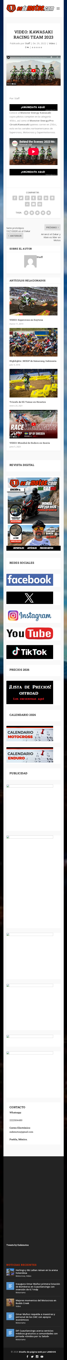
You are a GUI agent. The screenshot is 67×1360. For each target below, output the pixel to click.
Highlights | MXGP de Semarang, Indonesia (33, 360)
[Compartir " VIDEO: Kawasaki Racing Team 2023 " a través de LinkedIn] (46, 198)
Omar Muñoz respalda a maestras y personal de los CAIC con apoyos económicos (35, 1317)
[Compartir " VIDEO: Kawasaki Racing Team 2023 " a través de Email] (33, 204)
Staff (27, 43)
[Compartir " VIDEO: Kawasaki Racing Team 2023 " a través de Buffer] (52, 198)
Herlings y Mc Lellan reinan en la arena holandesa (37, 1271)
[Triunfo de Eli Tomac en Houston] (33, 383)
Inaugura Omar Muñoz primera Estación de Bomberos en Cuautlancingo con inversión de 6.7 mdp (38, 1286)
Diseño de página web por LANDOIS (37, 1351)
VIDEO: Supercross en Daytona (26, 319)
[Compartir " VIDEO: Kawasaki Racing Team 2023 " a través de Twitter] (21, 198)
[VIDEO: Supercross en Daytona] (33, 301)
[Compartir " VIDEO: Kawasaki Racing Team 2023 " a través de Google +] (27, 198)
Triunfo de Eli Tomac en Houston (28, 401)
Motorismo (21, 1292)
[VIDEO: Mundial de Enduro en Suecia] (33, 424)
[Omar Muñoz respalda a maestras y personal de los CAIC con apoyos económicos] (10, 1316)
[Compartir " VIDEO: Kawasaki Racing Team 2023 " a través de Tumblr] (33, 198)
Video (52, 43)
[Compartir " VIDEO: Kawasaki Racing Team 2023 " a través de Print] (40, 204)
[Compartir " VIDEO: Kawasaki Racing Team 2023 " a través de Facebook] (15, 198)
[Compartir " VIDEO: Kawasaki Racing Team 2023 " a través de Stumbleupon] (27, 204)
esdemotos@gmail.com (21, 1131)
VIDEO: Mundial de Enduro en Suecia (30, 442)
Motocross (20, 1276)
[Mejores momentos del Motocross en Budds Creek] (10, 1302)
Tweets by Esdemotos (17, 1244)
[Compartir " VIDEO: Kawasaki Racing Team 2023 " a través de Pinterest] (40, 198)
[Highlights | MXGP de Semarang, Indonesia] (33, 342)
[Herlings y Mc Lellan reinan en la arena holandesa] (10, 1272)
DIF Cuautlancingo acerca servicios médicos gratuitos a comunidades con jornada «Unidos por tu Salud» (37, 1333)
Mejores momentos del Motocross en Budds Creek (36, 1302)
